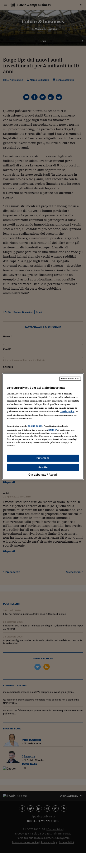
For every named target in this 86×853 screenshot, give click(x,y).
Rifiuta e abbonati (70, 378)
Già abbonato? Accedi (42, 474)
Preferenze (43, 458)
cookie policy (67, 411)
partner (52, 430)
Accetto (43, 467)
